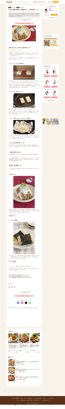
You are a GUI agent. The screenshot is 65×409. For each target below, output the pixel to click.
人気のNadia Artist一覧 (50, 100)
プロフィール (47, 14)
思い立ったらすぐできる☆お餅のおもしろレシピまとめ (18, 275)
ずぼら (18, 1)
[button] (15, 405)
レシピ (15, 1)
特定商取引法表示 (23, 400)
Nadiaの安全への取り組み (23, 398)
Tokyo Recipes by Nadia (45, 400)
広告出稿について (44, 398)
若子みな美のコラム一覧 (18, 307)
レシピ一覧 (54, 14)
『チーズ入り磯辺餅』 (13, 261)
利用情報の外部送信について (37, 400)
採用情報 (31, 400)
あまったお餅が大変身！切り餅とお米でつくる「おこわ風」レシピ (20, 277)
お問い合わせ (18, 400)
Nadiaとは (13, 398)
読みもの (25, 1)
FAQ (33, 398)
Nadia (9, 307)
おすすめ (21, 1)
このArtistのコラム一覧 (53, 17)
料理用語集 (17, 398)
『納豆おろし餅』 (12, 215)
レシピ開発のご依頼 (50, 398)
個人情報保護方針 (30, 398)
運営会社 (28, 400)
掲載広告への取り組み (38, 398)
